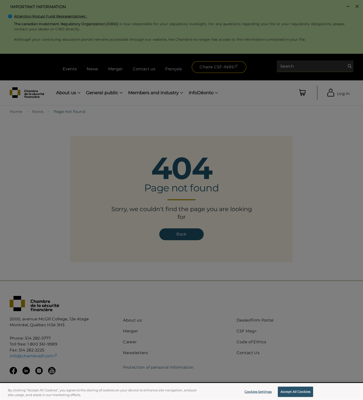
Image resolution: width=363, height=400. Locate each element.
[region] (181, 391)
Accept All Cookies (295, 392)
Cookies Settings (258, 392)
